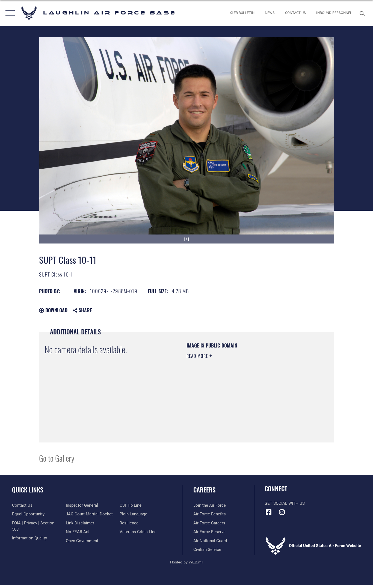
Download (55, 310)
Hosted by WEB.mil (186, 562)
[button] (9, 13)
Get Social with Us (285, 503)
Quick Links (27, 489)
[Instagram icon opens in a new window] (282, 512)
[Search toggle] (363, 13)
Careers (204, 489)
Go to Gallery (56, 458)
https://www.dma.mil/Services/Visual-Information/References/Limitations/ (251, 398)
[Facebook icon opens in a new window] (269, 512)
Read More (198, 356)
